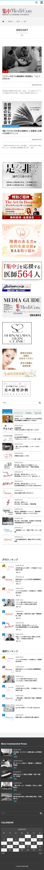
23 (34, 846)
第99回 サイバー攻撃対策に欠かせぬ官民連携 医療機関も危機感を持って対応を (28, 419)
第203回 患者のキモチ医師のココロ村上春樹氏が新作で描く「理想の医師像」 (27, 466)
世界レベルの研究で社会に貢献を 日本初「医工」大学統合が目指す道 (28, 637)
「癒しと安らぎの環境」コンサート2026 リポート (26, 447)
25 (4, 850)
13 (16, 756)
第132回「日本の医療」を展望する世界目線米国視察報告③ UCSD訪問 (27, 522)
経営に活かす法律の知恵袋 (10, 126)
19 (10, 846)
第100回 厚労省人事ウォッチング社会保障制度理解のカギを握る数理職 (27, 626)
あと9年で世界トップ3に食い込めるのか (28, 707)
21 (22, 846)
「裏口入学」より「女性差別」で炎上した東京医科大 (27, 786)
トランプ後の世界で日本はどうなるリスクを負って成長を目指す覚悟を (26, 603)
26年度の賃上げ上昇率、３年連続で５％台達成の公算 (29, 569)
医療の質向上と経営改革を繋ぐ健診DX (27, 717)
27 (16, 850)
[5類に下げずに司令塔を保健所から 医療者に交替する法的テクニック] (22, 114)
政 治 (5, 71)
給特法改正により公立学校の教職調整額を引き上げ (28, 580)
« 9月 (2, 853)
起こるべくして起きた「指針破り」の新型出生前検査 (27, 764)
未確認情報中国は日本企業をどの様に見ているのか (26, 429)
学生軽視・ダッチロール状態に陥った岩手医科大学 (27, 753)
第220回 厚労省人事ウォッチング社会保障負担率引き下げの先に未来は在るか (28, 484)
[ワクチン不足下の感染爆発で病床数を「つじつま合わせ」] (22, 59)
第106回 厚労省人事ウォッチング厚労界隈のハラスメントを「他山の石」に (27, 475)
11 (4, 843)
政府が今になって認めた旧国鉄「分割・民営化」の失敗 (26, 775)
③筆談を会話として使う (21, 456)
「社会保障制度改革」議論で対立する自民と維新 (28, 540)
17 (40, 843)
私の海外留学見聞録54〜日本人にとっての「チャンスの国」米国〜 (28, 438)
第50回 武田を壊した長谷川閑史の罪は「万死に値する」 (27, 797)
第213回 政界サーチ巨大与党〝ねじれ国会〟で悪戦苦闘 (25, 503)
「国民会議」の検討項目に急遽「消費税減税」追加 (28, 614)
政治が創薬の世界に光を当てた (23, 493)
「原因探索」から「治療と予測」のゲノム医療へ (28, 531)
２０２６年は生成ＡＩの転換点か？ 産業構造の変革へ (29, 592)
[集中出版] (17, 13)
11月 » (41, 853)
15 (28, 843)
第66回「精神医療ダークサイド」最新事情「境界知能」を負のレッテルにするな (27, 512)
